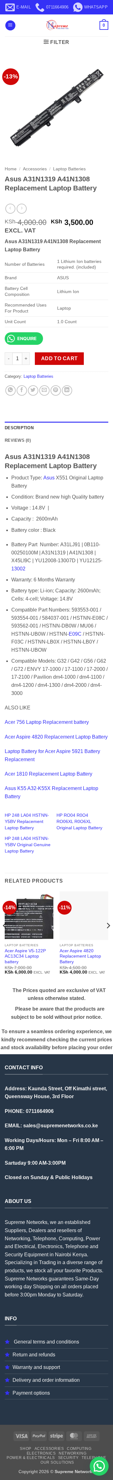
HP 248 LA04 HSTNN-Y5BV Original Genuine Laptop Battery (28, 844)
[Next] (108, 938)
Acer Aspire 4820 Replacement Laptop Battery (56, 737)
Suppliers (15, 1230)
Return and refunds (34, 1354)
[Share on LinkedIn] (67, 390)
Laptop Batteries (69, 169)
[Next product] (10, 208)
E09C (75, 634)
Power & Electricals (31, 1458)
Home (11, 169)
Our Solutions (57, 1462)
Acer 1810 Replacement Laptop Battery (48, 774)
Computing (79, 1448)
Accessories (35, 169)
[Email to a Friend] (44, 390)
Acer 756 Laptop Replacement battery (47, 722)
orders (75, 1286)
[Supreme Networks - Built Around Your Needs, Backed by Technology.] (56, 25)
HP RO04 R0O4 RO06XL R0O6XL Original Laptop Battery (79, 821)
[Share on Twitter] (33, 390)
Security (68, 1458)
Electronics (41, 1453)
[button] (10, 25)
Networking (72, 1453)
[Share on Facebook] (22, 390)
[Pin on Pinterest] (56, 390)
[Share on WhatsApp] (10, 390)
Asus (49, 477)
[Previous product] (21, 208)
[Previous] (5, 938)
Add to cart (59, 358)
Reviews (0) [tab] (18, 440)
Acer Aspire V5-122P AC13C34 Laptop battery (25, 956)
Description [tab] (19, 427)
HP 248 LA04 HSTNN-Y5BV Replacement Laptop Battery (27, 821)
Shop (25, 1448)
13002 (18, 568)
